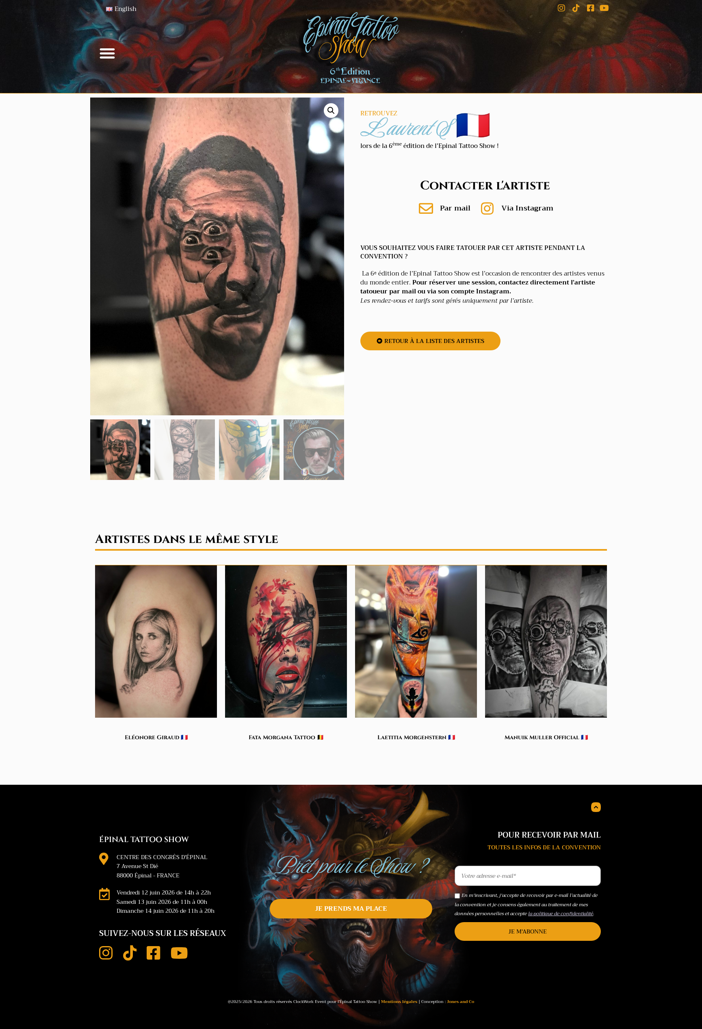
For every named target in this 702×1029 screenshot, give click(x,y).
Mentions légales (399, 1001)
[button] (107, 53)
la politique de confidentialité (560, 914)
